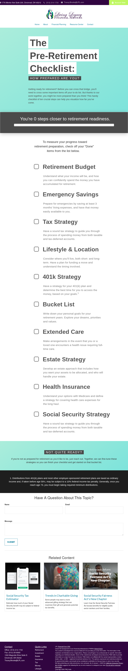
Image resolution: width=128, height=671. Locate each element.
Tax (36, 662)
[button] (37, 24)
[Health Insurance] (36, 386)
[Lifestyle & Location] (36, 249)
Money (37, 665)
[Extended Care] (36, 331)
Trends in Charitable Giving (61, 595)
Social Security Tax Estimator (17, 597)
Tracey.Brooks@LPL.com (74, 2)
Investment (39, 653)
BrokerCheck (98, 649)
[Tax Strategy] (36, 221)
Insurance (39, 659)
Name (7, 504)
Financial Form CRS (64, 646)
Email (67, 504)
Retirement (39, 650)
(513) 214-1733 (52, 2)
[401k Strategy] (36, 276)
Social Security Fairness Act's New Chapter (98, 597)
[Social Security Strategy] (36, 414)
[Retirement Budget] (36, 166)
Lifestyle (38, 668)
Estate (37, 656)
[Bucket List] (36, 304)
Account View (120, 2)
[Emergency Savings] (36, 194)
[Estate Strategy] (36, 359)
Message (8, 521)
